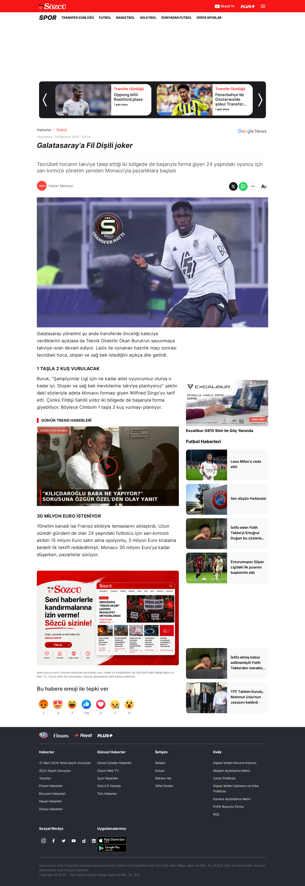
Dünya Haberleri (51, 809)
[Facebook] (53, 840)
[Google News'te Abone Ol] (252, 131)
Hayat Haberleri (50, 801)
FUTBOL (105, 17)
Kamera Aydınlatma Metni (231, 799)
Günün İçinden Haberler (114, 763)
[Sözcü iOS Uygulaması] (112, 840)
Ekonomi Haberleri (52, 793)
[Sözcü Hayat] (83, 735)
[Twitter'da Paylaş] (233, 186)
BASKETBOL (125, 17)
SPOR (47, 17)
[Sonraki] (260, 100)
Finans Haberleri (51, 786)
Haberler (44, 130)
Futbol (61, 130)
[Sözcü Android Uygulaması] (112, 847)
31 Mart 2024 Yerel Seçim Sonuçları (65, 763)
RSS (216, 814)
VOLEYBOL (148, 17)
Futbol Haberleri (203, 441)
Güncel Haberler (111, 752)
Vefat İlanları (164, 786)
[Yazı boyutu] (263, 186)
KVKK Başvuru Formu (228, 806)
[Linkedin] (93, 840)
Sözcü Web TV (108, 770)
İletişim (160, 763)
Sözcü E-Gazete (109, 786)
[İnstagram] (43, 840)
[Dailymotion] (83, 840)
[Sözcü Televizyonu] (43, 735)
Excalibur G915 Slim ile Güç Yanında (219, 430)
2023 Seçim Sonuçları (55, 770)
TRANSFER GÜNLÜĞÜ (77, 17)
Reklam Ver (163, 778)
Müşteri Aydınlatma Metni (231, 770)
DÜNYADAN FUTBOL (176, 17)
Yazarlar (45, 778)
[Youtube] (73, 840)
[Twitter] (63, 840)
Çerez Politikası (224, 778)
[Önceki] (45, 100)
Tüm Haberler (107, 793)
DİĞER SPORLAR (209, 17)
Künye (159, 770)
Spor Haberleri (107, 778)
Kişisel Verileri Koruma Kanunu (234, 763)
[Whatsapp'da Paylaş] (243, 186)
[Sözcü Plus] (105, 735)
